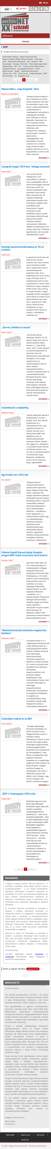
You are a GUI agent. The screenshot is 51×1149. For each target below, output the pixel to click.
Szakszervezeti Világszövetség (33, 66)
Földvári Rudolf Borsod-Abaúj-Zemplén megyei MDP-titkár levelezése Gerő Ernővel (24, 554)
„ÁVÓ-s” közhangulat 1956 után (18, 793)
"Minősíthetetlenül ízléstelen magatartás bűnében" (23, 632)
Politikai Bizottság (36, 73)
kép (28, 61)
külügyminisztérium (9, 69)
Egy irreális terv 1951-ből (14, 474)
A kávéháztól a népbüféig (14, 407)
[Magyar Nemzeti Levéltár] (8, 11)
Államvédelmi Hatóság (10, 57)
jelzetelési (39, 954)
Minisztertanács (8, 76)
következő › (36, 80)
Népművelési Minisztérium (17, 61)
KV (16, 76)
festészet (34, 61)
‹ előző (14, 80)
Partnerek (40, 1135)
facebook (41, 8)
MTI (20, 66)
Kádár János (39, 59)
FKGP (45, 73)
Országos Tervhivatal (20, 64)
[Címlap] (15, 30)
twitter (36, 8)
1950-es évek (7, 73)
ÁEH (15, 66)
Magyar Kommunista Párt (28, 57)
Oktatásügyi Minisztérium (29, 71)
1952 (15, 73)
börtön (37, 69)
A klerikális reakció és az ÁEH (16, 718)
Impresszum (25, 1135)
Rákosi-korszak (8, 71)
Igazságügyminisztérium (25, 69)
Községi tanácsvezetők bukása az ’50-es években (22, 248)
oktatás (16, 71)
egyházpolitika (7, 66)
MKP (40, 61)
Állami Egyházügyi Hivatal (38, 64)
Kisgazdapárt (7, 64)
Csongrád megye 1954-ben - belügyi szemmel (25, 166)
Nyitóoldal (10, 1135)
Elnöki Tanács (23, 73)
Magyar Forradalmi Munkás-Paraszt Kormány (18, 59)
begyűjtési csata (23, 76)
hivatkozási (9, 956)
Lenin (4, 61)
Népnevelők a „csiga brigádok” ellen (20, 89)
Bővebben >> (44, 158)
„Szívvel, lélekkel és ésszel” (16, 327)
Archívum (25, 1139)
